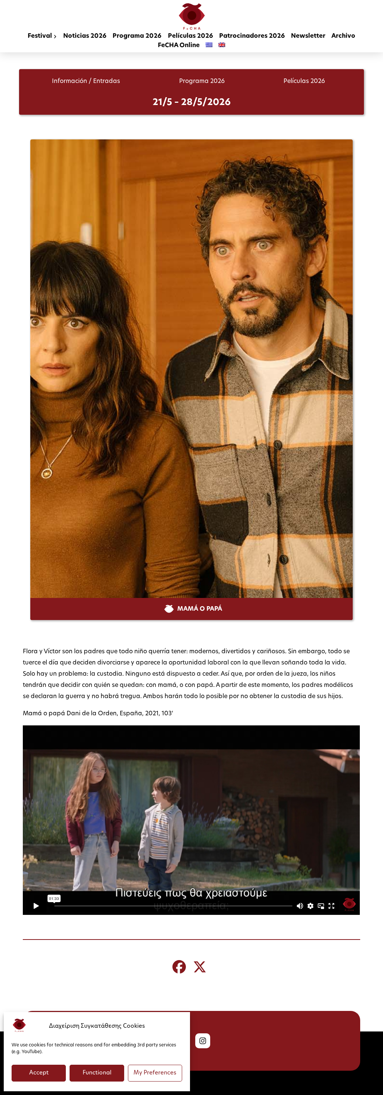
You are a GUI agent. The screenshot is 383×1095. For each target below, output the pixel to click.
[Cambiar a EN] (221, 45)
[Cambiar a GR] (209, 45)
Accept (39, 1073)
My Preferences (155, 1073)
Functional (97, 1073)
